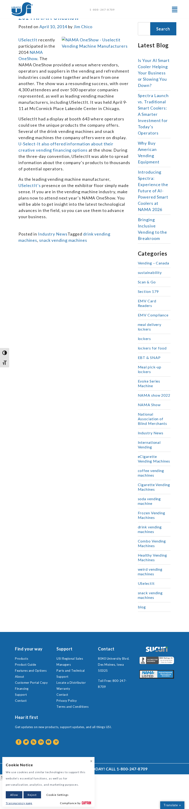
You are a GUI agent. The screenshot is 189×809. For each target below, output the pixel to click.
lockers (144, 338)
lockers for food (152, 348)
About (19, 676)
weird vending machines (150, 571)
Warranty (63, 688)
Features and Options (31, 670)
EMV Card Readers (147, 303)
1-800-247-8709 (102, 9)
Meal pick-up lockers (150, 369)
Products (21, 658)
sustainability (150, 272)
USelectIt (27, 39)
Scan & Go (147, 282)
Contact (21, 700)
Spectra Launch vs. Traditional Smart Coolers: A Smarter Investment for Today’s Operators (153, 114)
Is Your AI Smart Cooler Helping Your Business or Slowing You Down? (154, 73)
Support (21, 694)
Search (163, 28)
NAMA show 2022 (154, 395)
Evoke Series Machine (149, 383)
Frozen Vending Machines (151, 515)
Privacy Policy (66, 700)
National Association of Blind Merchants (152, 419)
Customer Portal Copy (31, 682)
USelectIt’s (29, 185)
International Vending (149, 444)
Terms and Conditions (72, 706)
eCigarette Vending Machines (154, 458)
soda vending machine (149, 501)
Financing (22, 688)
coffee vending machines (151, 472)
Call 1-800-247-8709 (127, 768)
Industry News (53, 233)
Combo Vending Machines (152, 543)
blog (142, 607)
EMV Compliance (153, 315)
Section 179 (148, 291)
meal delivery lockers (150, 326)
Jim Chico (83, 26)
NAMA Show (149, 404)
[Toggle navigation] (174, 9)
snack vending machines (63, 240)
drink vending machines (150, 529)
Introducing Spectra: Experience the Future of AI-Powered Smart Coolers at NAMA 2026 (153, 190)
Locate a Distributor (71, 682)
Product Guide (25, 664)
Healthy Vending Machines (152, 557)
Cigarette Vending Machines (154, 486)
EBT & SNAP (149, 357)
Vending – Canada (153, 263)
